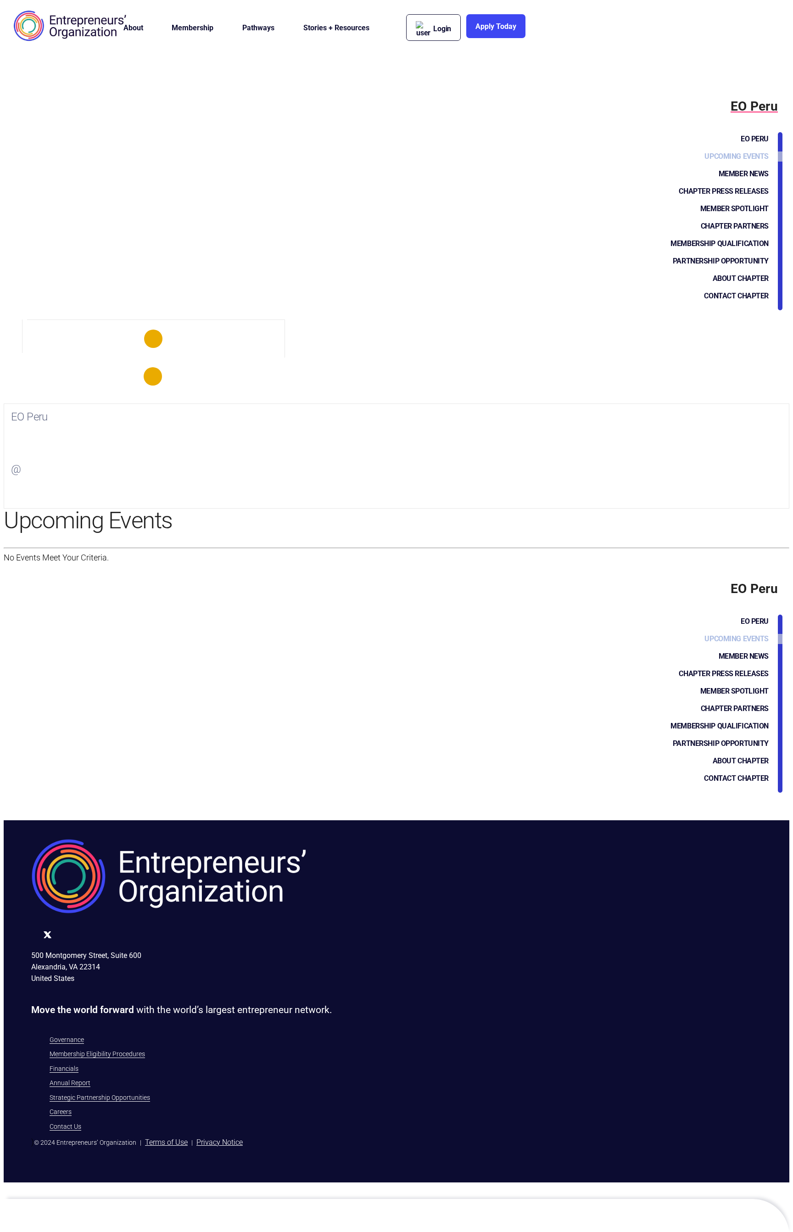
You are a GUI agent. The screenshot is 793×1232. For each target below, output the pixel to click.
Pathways (258, 27)
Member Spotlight (734, 208)
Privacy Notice (219, 1142)
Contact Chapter (736, 295)
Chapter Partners (735, 226)
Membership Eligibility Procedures (97, 1054)
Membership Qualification (719, 243)
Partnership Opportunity (721, 261)
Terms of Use (166, 1142)
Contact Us (65, 1126)
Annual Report (70, 1082)
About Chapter (741, 278)
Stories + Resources (336, 27)
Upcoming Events (736, 156)
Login (442, 28)
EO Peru (755, 138)
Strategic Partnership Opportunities (100, 1097)
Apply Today (495, 26)
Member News (744, 173)
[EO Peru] (153, 338)
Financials (64, 1068)
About (133, 27)
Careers (61, 1111)
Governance (67, 1039)
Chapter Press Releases (724, 191)
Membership (192, 27)
